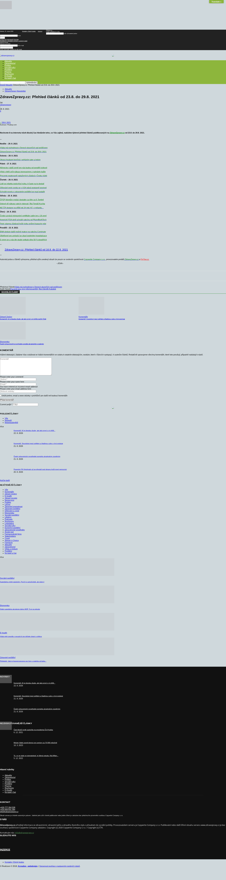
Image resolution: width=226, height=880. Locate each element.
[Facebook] (21, 114)
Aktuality (9, 85)
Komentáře (83, 317)
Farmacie (9, 543)
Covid (7, 538)
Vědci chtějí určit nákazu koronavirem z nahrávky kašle (23, 172)
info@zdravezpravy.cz (9, 812)
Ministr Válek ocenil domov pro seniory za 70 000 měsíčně (35, 743)
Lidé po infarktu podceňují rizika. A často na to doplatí (22, 184)
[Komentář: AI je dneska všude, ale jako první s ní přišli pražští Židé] (13, 314)
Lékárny (8, 517)
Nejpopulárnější (11, 423)
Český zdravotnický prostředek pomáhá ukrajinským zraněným (22, 344)
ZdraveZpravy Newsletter (15, 91)
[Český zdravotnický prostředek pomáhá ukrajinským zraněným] (13, 339)
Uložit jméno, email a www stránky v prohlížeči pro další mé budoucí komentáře (34, 396)
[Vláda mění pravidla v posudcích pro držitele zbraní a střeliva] (57, 630)
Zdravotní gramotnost (13, 507)
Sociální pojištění (12, 515)
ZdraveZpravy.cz (117, 133)
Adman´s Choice (12, 540)
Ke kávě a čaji (10, 553)
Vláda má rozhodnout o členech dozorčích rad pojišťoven (38, 287)
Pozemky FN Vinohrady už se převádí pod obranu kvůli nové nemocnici (40, 469)
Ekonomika (4, 342)
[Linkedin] (55, 114)
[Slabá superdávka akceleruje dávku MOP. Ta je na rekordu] (57, 603)
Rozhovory (9, 74)
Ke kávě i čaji (10, 78)
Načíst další (5, 480)
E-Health (8, 76)
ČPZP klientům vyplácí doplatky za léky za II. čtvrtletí (22, 200)
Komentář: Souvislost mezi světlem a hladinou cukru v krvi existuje (102, 319)
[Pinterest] (38, 114)
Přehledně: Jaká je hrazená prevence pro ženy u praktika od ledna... (23, 661)
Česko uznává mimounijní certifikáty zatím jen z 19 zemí (23, 216)
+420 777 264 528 (7, 807)
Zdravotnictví (10, 63)
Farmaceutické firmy (13, 534)
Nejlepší (8, 420)
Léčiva (7, 504)
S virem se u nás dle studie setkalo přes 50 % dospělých (23, 240)
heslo (19, 35)
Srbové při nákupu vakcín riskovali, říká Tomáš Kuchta (22, 204)
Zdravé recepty (11, 498)
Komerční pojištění (12, 528)
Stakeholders (10, 536)
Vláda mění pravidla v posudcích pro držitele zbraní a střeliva (21, 636)
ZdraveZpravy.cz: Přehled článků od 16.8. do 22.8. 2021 (36, 249)
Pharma (8, 72)
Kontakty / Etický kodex (29, 31)
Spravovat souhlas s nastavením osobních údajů (59, 866)
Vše (6, 418)
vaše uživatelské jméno (70, 33)
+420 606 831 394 (7, 810)
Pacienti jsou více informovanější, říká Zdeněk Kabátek (33, 289)
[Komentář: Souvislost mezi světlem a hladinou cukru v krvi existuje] (91, 314)
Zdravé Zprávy (6, 317)
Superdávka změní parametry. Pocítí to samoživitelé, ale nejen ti (22, 582)
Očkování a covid (12, 511)
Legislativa (9, 524)
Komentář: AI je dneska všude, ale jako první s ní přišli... (34, 430)
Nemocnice (9, 500)
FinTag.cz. (145, 259)
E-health (8, 496)
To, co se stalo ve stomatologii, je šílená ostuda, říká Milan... (36, 756)
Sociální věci (10, 68)
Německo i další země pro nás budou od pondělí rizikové (23, 168)
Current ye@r (6, 404)
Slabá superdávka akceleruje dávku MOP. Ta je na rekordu (20, 609)
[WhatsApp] (46, 114)
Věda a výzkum (11, 549)
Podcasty (8, 519)
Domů (2, 85)
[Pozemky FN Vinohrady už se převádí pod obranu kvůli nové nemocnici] (6, 9)
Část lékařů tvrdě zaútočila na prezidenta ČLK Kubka (33, 730)
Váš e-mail (21, 45)
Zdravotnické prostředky (15, 530)
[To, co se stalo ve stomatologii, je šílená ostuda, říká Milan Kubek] (6, 729)
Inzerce (40, 31)
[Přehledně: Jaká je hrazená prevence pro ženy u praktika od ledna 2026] (57, 655)
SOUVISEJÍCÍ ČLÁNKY (9, 292)
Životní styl (9, 532)
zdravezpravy (5, 105)
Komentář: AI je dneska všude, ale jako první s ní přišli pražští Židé (23, 319)
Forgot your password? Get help (9, 39)
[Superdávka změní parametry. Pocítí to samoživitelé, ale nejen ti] (57, 575)
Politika (8, 65)
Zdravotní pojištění (12, 509)
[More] (64, 114)
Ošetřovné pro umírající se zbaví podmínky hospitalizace (23, 236)
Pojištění (8, 70)
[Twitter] (29, 114)
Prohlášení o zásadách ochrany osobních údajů (13, 41)
